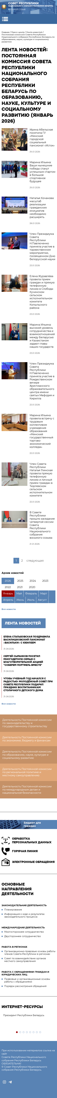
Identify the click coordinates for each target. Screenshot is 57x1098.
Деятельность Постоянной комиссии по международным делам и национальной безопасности (27, 789)
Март (43, 593)
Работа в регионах (14, 946)
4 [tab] (27, 1032)
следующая (35, 560)
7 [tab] (37, 1032)
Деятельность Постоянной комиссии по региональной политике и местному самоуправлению (27, 772)
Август (42, 599)
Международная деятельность (23, 927)
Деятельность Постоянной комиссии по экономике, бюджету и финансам (27, 739)
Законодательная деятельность (24, 905)
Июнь (20, 599)
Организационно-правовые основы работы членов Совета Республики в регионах (29, 953)
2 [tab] (20, 1032)
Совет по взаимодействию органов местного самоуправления (25, 960)
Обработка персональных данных (31, 840)
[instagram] (4, 1082)
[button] (5, 19)
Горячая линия (25, 851)
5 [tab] (30, 1032)
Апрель (8, 599)
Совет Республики (30, 4)
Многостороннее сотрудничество (24, 931)
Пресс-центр (17, 32)
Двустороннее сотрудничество (22, 936)
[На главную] (4, 7)
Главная (6, 32)
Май (19, 593)
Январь (8, 593)
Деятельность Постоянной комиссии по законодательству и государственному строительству (27, 723)
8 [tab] (40, 1032)
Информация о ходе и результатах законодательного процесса (24, 915)
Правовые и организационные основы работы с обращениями (27, 980)
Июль (31, 599)
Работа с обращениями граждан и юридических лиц (25, 973)
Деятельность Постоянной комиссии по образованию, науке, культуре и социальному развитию (27, 754)
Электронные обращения (33, 862)
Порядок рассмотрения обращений (25, 986)
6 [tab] (34, 1032)
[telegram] (10, 1082)
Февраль (31, 593)
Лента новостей (34, 32)
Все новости (9, 609)
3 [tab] (24, 1032)
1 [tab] (17, 1032)
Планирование (13, 909)
